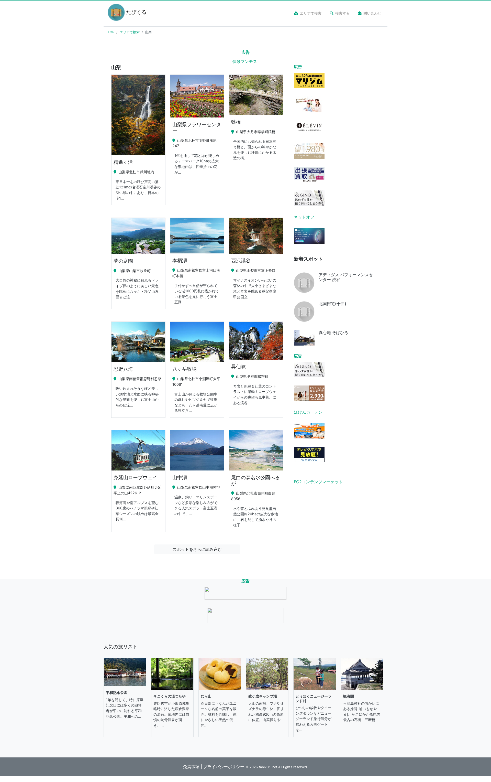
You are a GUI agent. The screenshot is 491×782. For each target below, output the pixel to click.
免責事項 (191, 766)
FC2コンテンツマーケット (318, 481)
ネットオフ (304, 217)
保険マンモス (244, 61)
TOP (111, 32)
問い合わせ (372, 13)
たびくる (133, 12)
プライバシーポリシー (223, 766)
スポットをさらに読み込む (197, 549)
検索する (342, 13)
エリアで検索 (310, 13)
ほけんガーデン (308, 412)
